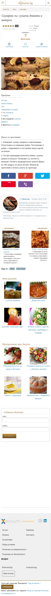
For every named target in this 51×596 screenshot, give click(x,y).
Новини (5, 535)
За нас (5, 530)
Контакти (30, 535)
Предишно (8, 228)
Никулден (23, 9)
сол (2, 106)
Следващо (42, 228)
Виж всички (8, 573)
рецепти (6, 9)
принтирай (9, 47)
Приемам (7, 586)
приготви (25, 47)
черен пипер (6, 103)
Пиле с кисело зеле (39, 249)
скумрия (15, 124)
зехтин (4, 100)
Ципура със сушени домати (11, 250)
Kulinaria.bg (25, 199)
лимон (5, 115)
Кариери (30, 530)
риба (14, 9)
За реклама (7, 540)
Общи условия (33, 590)
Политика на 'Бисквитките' (13, 554)
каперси (9, 112)
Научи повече (33, 583)
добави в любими (42, 47)
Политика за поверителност (14, 549)
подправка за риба (9, 109)
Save (9, 182)
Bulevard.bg (7, 567)
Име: (4, 416)
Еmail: (5, 425)
